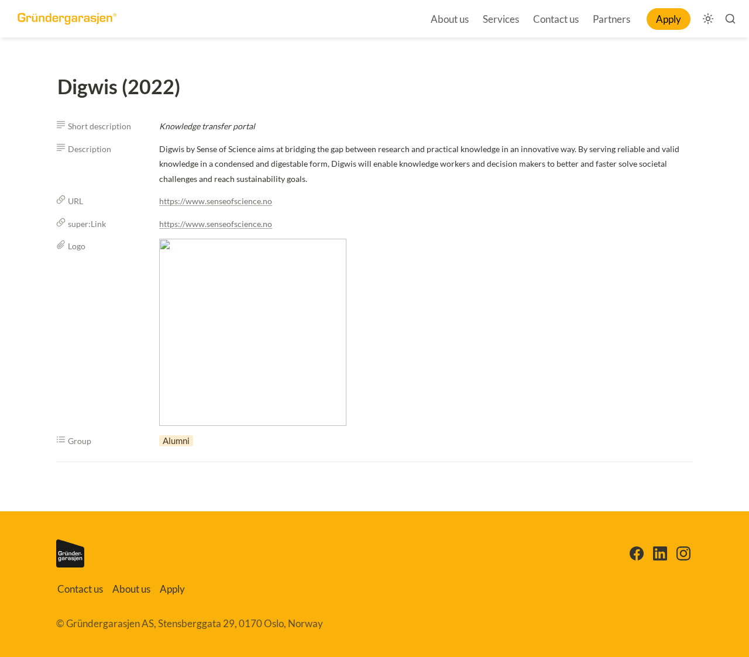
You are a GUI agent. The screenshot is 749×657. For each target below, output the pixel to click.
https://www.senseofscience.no (215, 201)
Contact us (556, 19)
